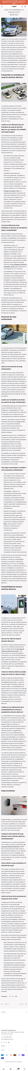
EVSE (5, 524)
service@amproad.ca (7, 1039)
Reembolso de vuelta (7, 1056)
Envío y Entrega (5, 1054)
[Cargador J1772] (14, 92)
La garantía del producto (8, 1058)
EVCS (18, 421)
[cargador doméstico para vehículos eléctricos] (14, 334)
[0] (17, 1069)
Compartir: (4, 996)
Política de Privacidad (7, 1061)
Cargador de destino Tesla (11, 191)
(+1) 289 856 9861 (6, 1037)
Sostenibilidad (5, 1052)
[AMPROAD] (14, 6)
